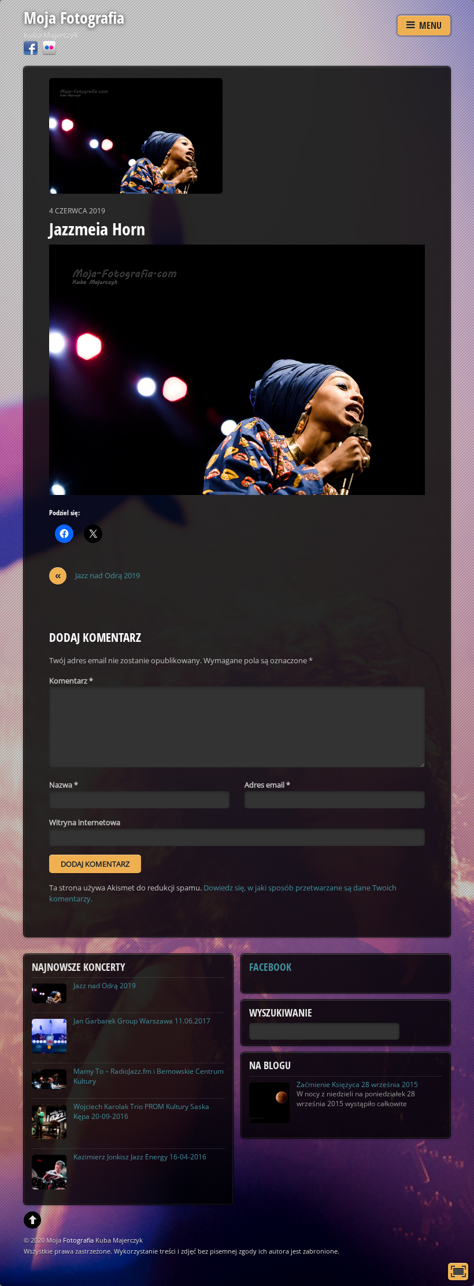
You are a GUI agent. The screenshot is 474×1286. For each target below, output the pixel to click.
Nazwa (63, 784)
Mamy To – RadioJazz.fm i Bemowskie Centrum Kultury (148, 1076)
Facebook (270, 967)
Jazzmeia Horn (97, 229)
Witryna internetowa (84, 822)
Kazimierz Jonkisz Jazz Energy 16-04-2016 (139, 1157)
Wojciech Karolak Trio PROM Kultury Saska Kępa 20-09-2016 (141, 1111)
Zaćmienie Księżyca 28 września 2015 (357, 1084)
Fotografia (78, 1240)
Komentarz (71, 680)
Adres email (267, 784)
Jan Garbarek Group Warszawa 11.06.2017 (141, 1021)
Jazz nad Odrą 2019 (97, 575)
